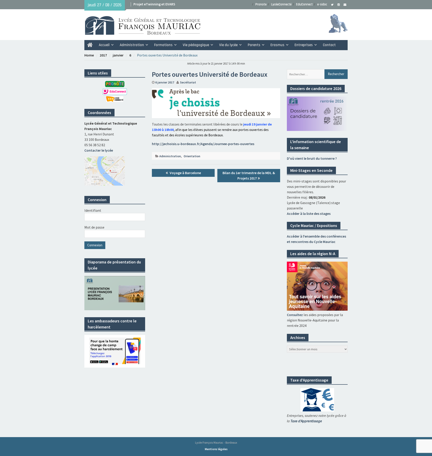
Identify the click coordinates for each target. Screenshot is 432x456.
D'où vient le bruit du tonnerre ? (312, 158)
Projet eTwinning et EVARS (154, 4)
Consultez (295, 314)
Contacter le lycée (98, 150)
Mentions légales (216, 449)
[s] (332, 4)
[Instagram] (338, 4)
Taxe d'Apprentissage (306, 421)
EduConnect (304, 4)
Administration (170, 156)
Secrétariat (188, 82)
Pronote (261, 4)
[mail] (345, 4)
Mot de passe (94, 227)
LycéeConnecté (281, 4)
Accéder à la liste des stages (309, 213)
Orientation (192, 156)
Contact (329, 45)
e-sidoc (322, 4)
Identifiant (92, 210)
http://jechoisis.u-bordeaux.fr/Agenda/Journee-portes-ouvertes (203, 144)
